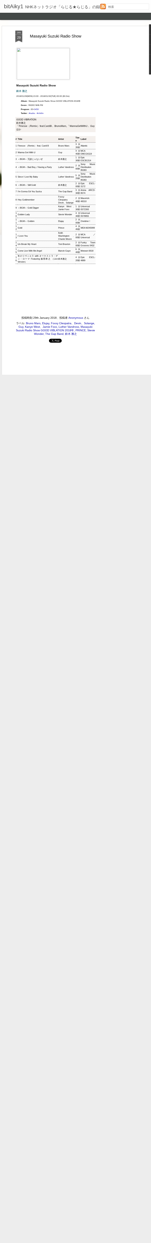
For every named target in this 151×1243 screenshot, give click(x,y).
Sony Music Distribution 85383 (88, 167)
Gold (20, 228)
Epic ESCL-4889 (88, 258)
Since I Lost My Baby (28, 177)
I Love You (23, 236)
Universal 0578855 (85, 214)
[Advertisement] (117, 92)
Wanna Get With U (26, 152)
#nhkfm (40, 113)
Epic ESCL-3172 (88, 185)
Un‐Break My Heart (27, 244)
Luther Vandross (66, 167)
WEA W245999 (88, 228)
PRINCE (81, 330)
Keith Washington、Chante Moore (66, 236)
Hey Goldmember (26, 200)
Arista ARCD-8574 (88, 191)
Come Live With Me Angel (30, 251)
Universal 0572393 (85, 208)
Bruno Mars (63, 146)
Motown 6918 (87, 251)
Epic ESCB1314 (86, 159)
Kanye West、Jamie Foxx (66, 208)
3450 (36, 109)
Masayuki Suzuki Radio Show (55, 36)
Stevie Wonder (65, 214)
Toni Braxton (64, 244)
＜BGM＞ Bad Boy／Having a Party (35, 167)
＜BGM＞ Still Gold (27, 185)
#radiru (32, 113)
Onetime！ (86, 221)
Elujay (61, 221)
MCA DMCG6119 (86, 152)
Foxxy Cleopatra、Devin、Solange (66, 200)
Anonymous (75, 317)
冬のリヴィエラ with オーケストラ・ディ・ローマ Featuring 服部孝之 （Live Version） (38, 259)
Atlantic (84, 146)
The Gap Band (65, 191)
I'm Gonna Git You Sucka (30, 191)
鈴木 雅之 (71, 333)
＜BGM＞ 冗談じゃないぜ (30, 159)
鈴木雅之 (62, 159)
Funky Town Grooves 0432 (88, 244)
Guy (60, 152)
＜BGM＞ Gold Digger (28, 208)
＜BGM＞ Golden (26, 221)
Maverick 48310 (85, 199)
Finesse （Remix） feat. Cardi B (33, 146)
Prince (61, 228)
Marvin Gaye (64, 251)
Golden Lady (24, 214)
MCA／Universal (88, 236)
